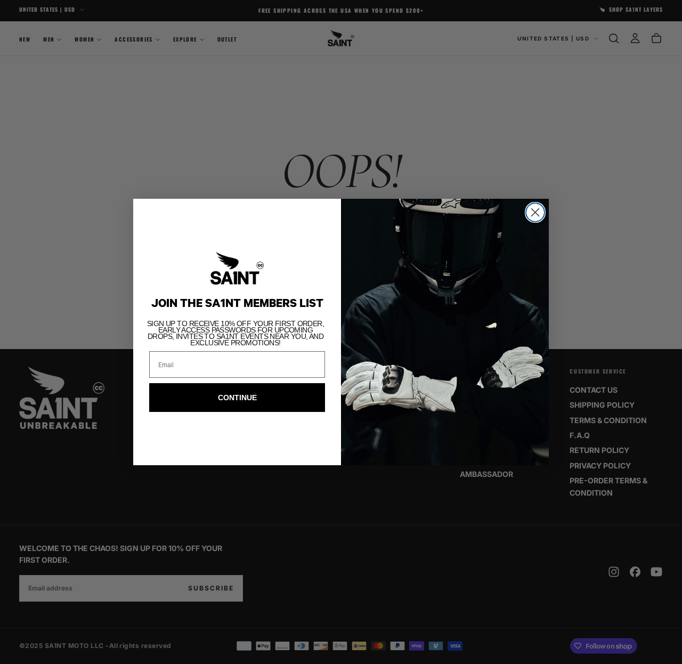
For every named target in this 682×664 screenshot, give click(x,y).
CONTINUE (237, 397)
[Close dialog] (535, 212)
